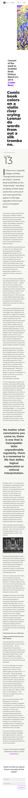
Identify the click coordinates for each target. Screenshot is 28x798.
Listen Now (11, 84)
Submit (21, 787)
